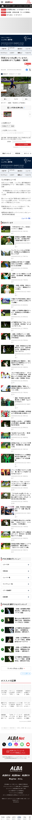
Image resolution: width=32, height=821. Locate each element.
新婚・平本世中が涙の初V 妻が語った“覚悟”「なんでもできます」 (23, 399)
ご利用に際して (18, 786)
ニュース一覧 (26, 218)
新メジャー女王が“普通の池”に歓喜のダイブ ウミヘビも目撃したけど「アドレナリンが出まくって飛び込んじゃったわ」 (16, 200)
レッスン (19, 6)
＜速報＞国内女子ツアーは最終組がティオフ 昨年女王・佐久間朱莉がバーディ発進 (21, 534)
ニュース (28, 48)
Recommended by (23, 721)
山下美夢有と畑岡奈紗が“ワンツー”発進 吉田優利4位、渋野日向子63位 (22, 659)
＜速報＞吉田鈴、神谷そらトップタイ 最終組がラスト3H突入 (23, 287)
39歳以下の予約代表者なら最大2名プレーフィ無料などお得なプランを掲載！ (21, 300)
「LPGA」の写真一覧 (21, 728)
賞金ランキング (6, 153)
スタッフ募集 (18, 784)
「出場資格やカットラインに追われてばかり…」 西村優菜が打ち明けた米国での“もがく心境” (16, 192)
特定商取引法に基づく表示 (19, 788)
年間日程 (17, 153)
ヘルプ (20, 795)
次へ (26, 99)
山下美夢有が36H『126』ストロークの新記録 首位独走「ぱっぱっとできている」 (21, 324)
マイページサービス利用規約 (16, 792)
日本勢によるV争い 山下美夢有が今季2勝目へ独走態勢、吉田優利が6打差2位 (21, 423)
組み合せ (20, 48)
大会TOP (4, 48)
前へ (5, 99)
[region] (16, 6)
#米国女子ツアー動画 (15, 74)
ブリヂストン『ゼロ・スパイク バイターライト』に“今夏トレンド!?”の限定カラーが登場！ (20, 483)
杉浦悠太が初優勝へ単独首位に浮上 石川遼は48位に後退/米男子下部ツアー (23, 238)
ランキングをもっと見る (15, 668)
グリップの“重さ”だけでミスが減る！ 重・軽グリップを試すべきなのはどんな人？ (21, 471)
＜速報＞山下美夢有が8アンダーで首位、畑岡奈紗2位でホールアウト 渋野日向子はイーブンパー (22, 641)
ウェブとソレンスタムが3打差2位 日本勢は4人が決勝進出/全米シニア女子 (20, 252)
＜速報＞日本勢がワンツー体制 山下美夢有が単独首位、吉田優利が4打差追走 (21, 335)
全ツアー (8, 6)
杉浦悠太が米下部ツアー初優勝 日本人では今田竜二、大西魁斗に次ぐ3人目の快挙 (21, 263)
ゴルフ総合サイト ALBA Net (8, 728)
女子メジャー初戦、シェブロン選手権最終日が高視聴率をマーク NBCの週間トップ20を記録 (16, 184)
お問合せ (15, 795)
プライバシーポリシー (8, 786)
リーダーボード (11, 48)
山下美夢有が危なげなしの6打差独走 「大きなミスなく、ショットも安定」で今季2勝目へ (21, 522)
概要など (20, 52)
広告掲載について (8, 784)
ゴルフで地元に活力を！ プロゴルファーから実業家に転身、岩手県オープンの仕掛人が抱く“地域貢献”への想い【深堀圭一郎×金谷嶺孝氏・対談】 (21, 376)
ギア (14, 6)
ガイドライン (9, 788)
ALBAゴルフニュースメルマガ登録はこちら (17, 752)
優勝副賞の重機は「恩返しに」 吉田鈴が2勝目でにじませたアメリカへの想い (21, 388)
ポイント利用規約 (7, 795)
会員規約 (25, 786)
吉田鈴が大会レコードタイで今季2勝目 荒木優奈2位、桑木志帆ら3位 (21, 444)
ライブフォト (4, 52)
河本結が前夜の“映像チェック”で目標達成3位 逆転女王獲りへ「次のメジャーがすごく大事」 (21, 545)
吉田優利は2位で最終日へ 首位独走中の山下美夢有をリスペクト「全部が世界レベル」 (21, 362)
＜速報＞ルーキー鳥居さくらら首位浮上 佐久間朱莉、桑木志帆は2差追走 (21, 275)
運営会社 (25, 784)
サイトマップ (26, 795)
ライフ (26, 6)
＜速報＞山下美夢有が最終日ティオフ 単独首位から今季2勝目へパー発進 (21, 312)
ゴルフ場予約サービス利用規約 (15, 790)
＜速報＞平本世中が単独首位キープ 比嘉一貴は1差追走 (23, 508)
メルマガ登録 (28, 2)
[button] (16, 230)
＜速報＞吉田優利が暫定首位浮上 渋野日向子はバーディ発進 (22, 610)
